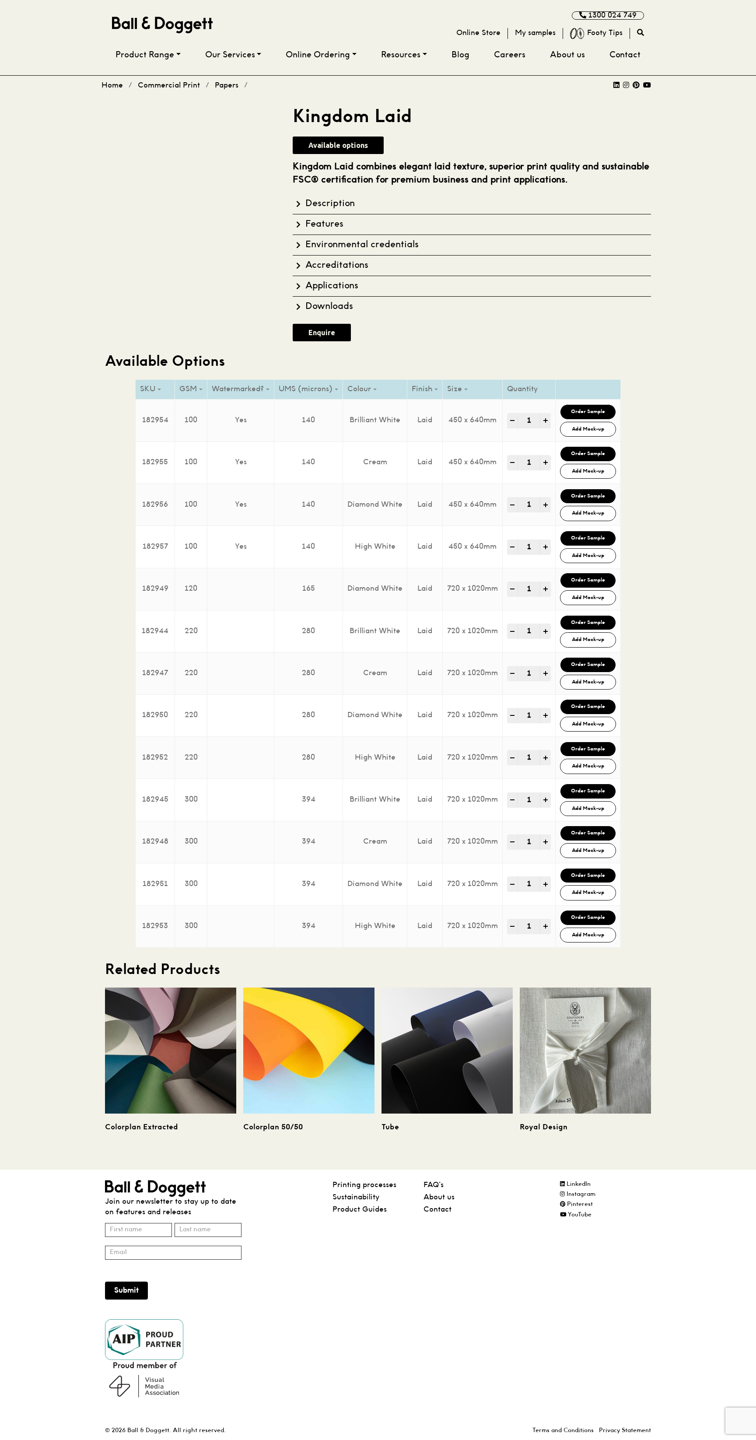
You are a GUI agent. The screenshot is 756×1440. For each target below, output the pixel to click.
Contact (624, 55)
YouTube (579, 1215)
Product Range (145, 55)
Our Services (230, 55)
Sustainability (355, 1197)
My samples (535, 33)
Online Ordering (318, 55)
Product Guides (359, 1209)
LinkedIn (578, 1184)
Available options (338, 145)
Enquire (321, 332)
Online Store (478, 33)
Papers (226, 85)
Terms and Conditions (563, 1430)
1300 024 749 (611, 15)
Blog (460, 55)
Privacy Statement (625, 1430)
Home (112, 85)
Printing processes (364, 1185)
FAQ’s (434, 1185)
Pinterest (579, 1204)
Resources (400, 55)
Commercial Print (169, 85)
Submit (126, 1290)
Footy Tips (605, 33)
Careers (509, 55)
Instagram (580, 1194)
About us (567, 55)
